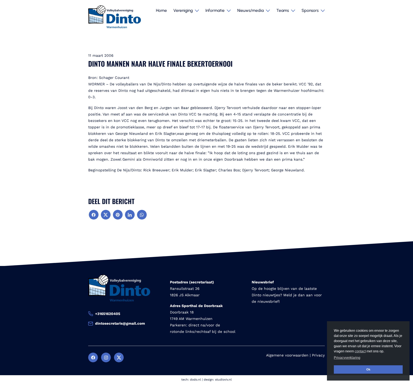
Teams (283, 10)
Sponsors (311, 10)
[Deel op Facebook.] (94, 215)
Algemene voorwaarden (287, 355)
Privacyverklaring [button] (347, 357)
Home (161, 10)
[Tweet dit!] (106, 215)
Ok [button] (368, 369)
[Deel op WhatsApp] (142, 215)
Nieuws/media (251, 10)
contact (360, 351)
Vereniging (183, 10)
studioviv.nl (223, 379)
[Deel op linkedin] (130, 215)
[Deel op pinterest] (118, 215)
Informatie (215, 10)
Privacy (318, 355)
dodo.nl (195, 379)
